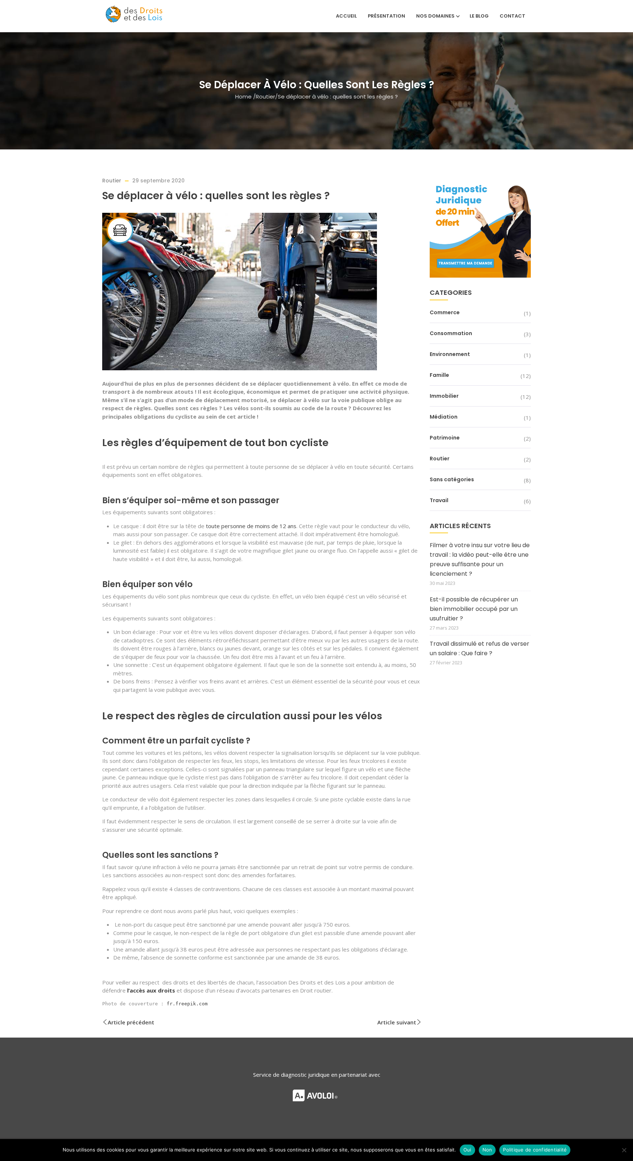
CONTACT (512, 15)
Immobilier (444, 396)
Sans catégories (452, 479)
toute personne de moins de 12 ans (251, 526)
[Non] (624, 1150)
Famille (439, 375)
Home (243, 96)
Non (487, 1150)
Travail (439, 500)
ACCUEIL (346, 15)
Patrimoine (445, 437)
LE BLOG (479, 15)
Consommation (451, 333)
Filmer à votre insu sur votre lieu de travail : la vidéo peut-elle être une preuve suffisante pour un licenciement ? (480, 559)
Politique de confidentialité (535, 1150)
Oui (467, 1150)
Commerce (445, 312)
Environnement (450, 354)
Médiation (444, 416)
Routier (265, 96)
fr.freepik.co (186, 1003)
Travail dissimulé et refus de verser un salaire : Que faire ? (479, 648)
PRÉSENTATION (386, 15)
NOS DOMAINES (435, 15)
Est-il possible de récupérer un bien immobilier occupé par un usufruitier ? (474, 609)
